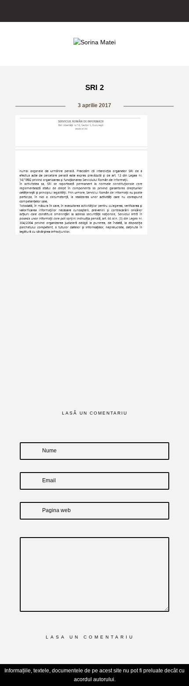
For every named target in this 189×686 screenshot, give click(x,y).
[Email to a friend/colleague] (133, 251)
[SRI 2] (56, 251)
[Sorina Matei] (94, 41)
